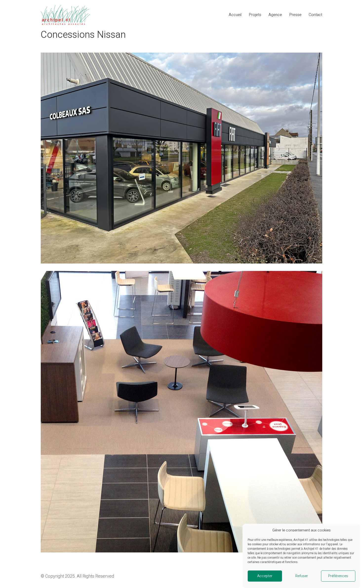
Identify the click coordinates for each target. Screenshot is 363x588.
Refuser (301, 576)
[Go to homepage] (65, 15)
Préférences (338, 576)
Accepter (264, 576)
